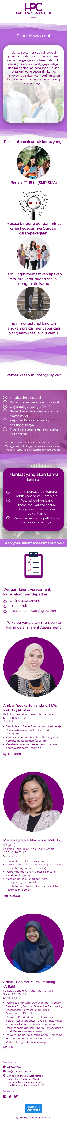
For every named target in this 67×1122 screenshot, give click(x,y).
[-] (5, 1096)
